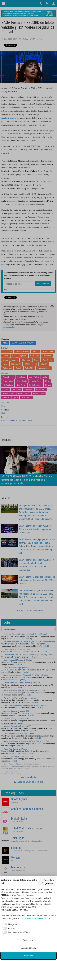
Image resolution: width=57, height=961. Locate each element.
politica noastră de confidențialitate (35, 918)
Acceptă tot (28, 955)
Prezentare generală (49, 882)
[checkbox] (9, 924)
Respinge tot (28, 940)
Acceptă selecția (28, 947)
